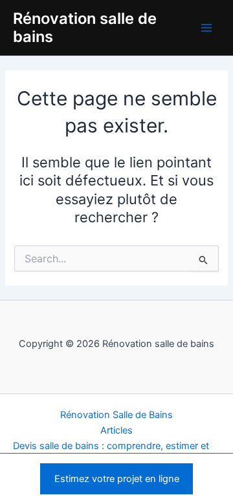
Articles (116, 430)
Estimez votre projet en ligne (116, 479)
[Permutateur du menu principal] (206, 27)
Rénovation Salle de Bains (116, 415)
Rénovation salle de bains (85, 27)
